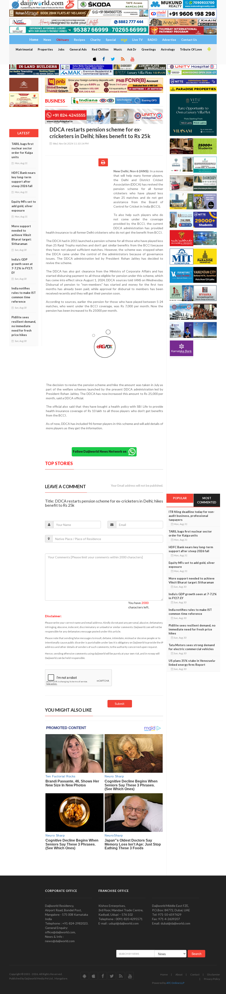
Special (111, 39)
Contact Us (189, 39)
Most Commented (206, 500)
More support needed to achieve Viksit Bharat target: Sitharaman (21, 235)
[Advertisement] (79, 197)
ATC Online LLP (175, 983)
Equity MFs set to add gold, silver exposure (23, 206)
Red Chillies (100, 49)
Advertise (169, 39)
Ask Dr (131, 49)
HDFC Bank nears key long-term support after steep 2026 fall (23, 179)
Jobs (61, 49)
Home (164, 974)
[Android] (209, 49)
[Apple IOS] (94, 59)
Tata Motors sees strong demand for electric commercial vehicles (192, 647)
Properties (45, 49)
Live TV (137, 39)
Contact (195, 974)
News (47, 39)
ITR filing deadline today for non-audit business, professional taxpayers (192, 515)
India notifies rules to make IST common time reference (23, 295)
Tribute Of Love (191, 49)
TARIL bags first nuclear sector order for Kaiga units (22, 150)
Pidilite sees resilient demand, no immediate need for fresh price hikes (23, 326)
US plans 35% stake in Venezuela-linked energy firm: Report (192, 662)
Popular (180, 498)
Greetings (148, 49)
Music (118, 49)
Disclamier (213, 974)
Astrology (168, 49)
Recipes (79, 39)
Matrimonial (24, 49)
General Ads (78, 49)
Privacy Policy (212, 979)
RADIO (152, 39)
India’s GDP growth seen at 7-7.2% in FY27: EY (22, 266)
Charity (95, 39)
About (179, 974)
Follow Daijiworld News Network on (100, 451)
